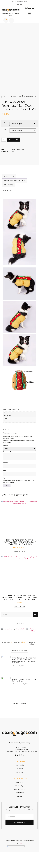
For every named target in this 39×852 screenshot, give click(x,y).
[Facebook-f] (15, 755)
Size (5, 123)
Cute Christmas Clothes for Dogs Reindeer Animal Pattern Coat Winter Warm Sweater (24, 660)
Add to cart (13, 139)
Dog (8, 96)
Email (5, 470)
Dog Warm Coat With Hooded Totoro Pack (24, 680)
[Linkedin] (21, 755)
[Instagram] (19, 755)
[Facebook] (18, 5)
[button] (29, 13)
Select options (19, 551)
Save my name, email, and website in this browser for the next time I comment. (18, 481)
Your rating (7, 446)
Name (5, 462)
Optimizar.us (23, 844)
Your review (7, 452)
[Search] (35, 614)
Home (3, 96)
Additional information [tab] (14, 181)
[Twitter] (21, 5)
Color (5, 130)
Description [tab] (9, 176)
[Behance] (23, 755)
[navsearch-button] (11, 20)
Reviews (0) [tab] (8, 185)
